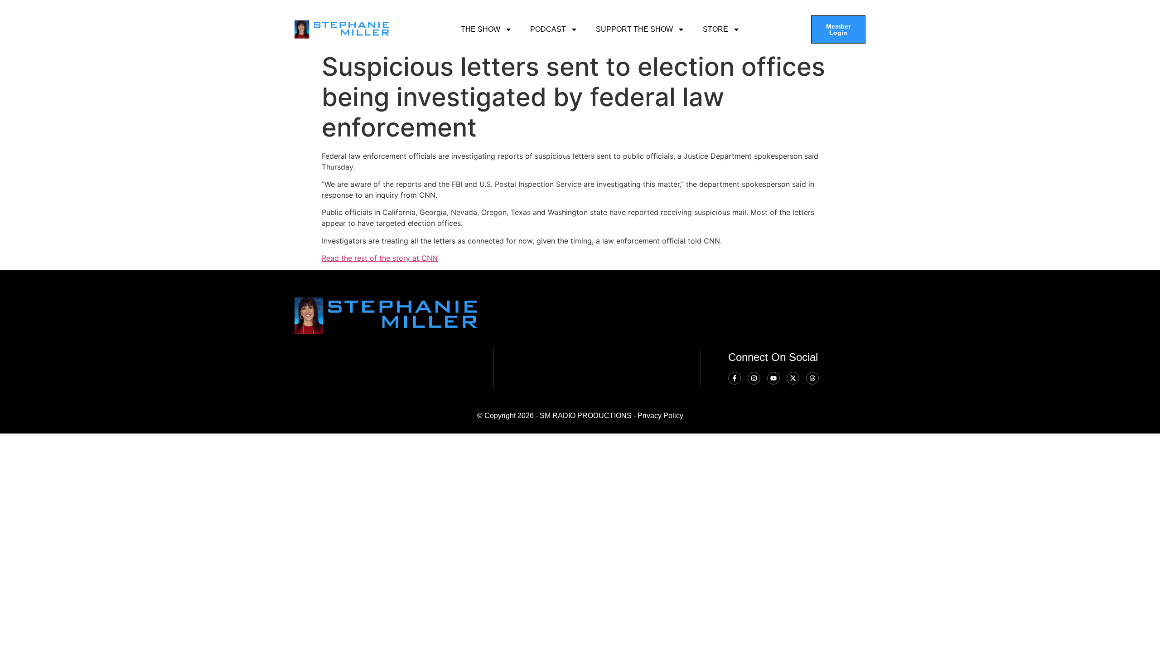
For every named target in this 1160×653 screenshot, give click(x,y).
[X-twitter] (793, 378)
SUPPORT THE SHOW (634, 29)
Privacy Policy (660, 415)
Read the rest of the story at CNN (380, 258)
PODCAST (548, 29)
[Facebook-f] (734, 378)
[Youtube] (773, 378)
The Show (480, 29)
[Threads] (812, 378)
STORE (715, 29)
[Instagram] (754, 378)
